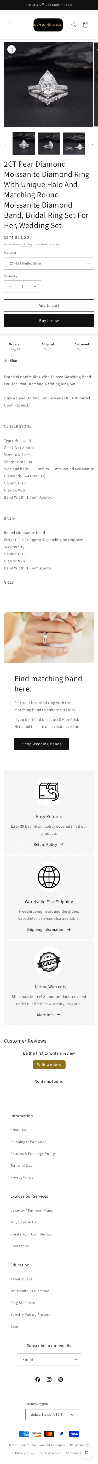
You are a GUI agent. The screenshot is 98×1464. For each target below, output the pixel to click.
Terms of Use (21, 1165)
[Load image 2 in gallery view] (49, 143)
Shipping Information (46, 929)
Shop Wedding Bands (41, 743)
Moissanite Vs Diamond (30, 1290)
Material (10, 253)
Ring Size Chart (23, 1302)
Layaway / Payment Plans (31, 1210)
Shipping (26, 244)
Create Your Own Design (30, 1234)
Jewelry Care (21, 1279)
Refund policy (79, 1445)
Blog (14, 1326)
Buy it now (49, 320)
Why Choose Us (23, 1222)
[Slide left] (5, 145)
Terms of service (50, 1453)
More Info (45, 1014)
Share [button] (15, 360)
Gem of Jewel (29, 1445)
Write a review (49, 1064)
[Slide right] (92, 145)
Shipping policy (77, 1453)
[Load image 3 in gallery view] (74, 143)
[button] (10, 25)
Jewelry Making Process (30, 1314)
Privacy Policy (21, 1177)
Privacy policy (24, 1453)
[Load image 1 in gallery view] (24, 143)
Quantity (10, 276)
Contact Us (19, 1246)
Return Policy (45, 844)
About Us (18, 1129)
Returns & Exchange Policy (32, 1153)
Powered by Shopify (51, 1445)
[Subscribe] (75, 1360)
